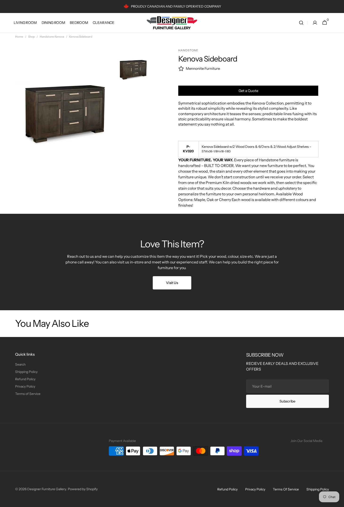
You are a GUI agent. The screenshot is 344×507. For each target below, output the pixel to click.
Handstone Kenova (52, 36)
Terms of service (286, 489)
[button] (301, 23)
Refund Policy (25, 379)
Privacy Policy (25, 386)
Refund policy (227, 489)
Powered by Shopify (83, 489)
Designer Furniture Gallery (46, 489)
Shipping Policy (26, 372)
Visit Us (172, 282)
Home (19, 36)
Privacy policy (255, 489)
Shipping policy (317, 489)
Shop (31, 36)
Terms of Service (27, 394)
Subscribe (287, 401)
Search (20, 364)
